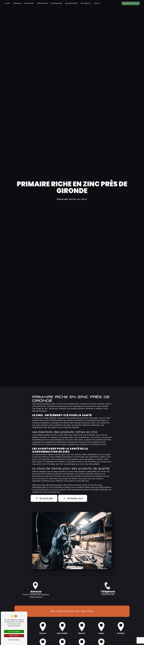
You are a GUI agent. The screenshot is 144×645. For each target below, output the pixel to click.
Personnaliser (14, 640)
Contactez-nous (75, 498)
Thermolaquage (42, 3)
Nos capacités (86, 3)
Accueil (7, 3)
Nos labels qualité (71, 3)
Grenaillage (17, 3)
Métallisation (29, 3)
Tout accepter (14, 631)
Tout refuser (14, 636)
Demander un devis (131, 3)
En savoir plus (46, 498)
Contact (97, 3)
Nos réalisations (56, 3)
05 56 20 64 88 (108, 594)
